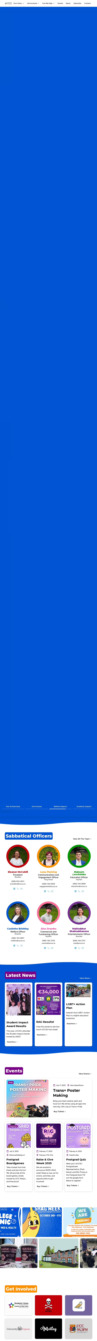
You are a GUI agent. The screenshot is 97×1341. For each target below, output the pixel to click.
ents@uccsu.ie (79, 943)
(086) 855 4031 (17, 881)
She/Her (18, 877)
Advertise (77, 3)
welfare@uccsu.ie (18, 941)
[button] (19, 3)
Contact (87, 3)
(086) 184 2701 (79, 941)
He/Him (79, 880)
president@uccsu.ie (18, 884)
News (68, 3)
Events (60, 3)
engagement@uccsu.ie (48, 886)
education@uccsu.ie (79, 886)
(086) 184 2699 (79, 884)
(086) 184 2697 (17, 938)
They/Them (48, 880)
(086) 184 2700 (48, 941)
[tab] (13, 806)
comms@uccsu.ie (48, 943)
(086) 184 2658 (48, 884)
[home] (8, 3)
